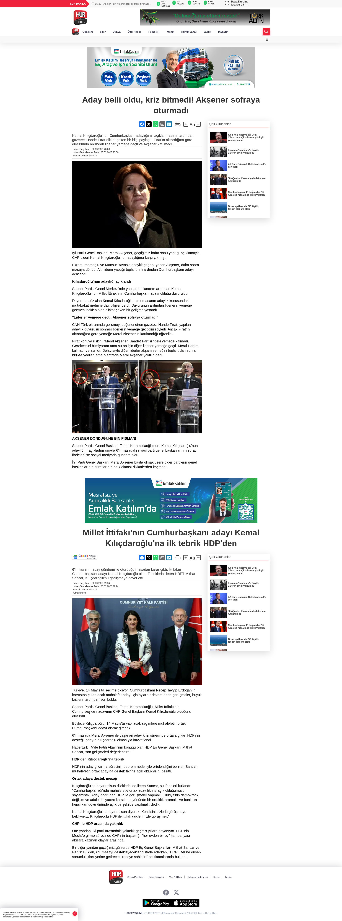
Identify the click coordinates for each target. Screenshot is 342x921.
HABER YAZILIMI (133, 913)
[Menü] (267, 40)
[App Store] (185, 903)
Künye (216, 877)
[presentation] (149, 4)
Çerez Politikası (156, 877)
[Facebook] (166, 892)
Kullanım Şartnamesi (198, 877)
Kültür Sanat (188, 31)
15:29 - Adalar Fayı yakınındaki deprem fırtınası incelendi (120, 3)
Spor (103, 31)
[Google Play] (156, 903)
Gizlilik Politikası (135, 877)
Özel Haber (134, 31)
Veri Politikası (175, 877)
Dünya (117, 31)
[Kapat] (75, 913)
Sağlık (207, 31)
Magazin (223, 31)
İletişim (228, 877)
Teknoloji (153, 31)
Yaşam (170, 31)
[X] (176, 892)
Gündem (87, 31)
